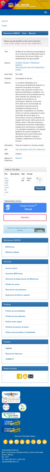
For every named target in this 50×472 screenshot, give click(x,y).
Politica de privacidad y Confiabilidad (20, 332)
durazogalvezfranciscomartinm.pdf (7, 186)
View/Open (40, 188)
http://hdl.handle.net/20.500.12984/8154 (30, 149)
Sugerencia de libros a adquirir (17, 295)
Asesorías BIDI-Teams (14, 273)
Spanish (5, 21)
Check (28, 209)
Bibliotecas (9, 247)
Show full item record (12, 201)
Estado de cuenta (12, 284)
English (4, 25)
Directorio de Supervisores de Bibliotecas (21, 279)
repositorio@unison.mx (10, 461)
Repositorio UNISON (11, 33)
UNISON (8, 348)
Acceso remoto (11, 268)
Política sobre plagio (13, 321)
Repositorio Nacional (13, 353)
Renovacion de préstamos (15, 289)
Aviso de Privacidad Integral (25, 436)
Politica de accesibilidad (15, 311)
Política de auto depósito (15, 316)
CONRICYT (9, 359)
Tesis (24, 33)
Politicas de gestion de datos (17, 327)
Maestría (32, 33)
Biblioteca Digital (12, 252)
